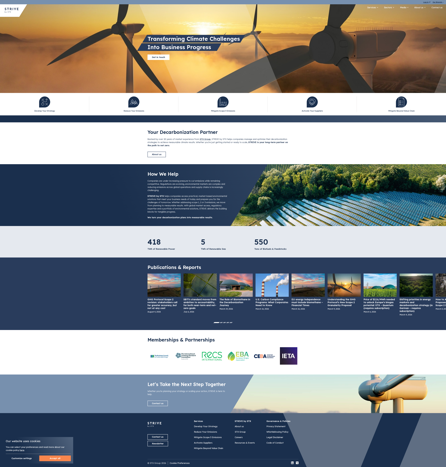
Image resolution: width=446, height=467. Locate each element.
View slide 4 (228, 322)
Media (403, 7)
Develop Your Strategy (205, 426)
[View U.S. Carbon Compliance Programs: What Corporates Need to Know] (272, 292)
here (22, 450)
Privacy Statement (275, 426)
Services (371, 7)
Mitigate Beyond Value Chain (208, 448)
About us (418, 7)
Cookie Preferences (180, 463)
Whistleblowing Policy (277, 432)
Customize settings (21, 458)
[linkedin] (292, 463)
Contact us (437, 7)
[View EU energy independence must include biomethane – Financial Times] (308, 292)
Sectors (388, 7)
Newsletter (158, 443)
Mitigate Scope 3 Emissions (208, 437)
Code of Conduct (275, 442)
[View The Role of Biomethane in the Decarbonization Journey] (236, 292)
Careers (239, 437)
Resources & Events (245, 442)
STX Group (205, 139)
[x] (297, 463)
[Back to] (154, 428)
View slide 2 (221, 322)
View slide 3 (224, 322)
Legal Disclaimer (274, 437)
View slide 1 (216, 322)
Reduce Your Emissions (205, 432)
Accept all (55, 458)
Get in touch (158, 57)
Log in (425, 2)
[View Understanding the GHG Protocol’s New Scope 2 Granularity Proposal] (344, 292)
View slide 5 (231, 322)
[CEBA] (264, 356)
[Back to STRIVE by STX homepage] (12, 10)
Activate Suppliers (203, 442)
